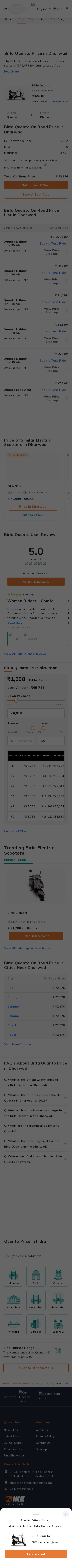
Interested (36, 1554)
